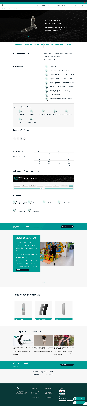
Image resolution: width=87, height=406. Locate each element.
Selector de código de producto (58, 45)
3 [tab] (44, 282)
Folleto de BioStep (21, 211)
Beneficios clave (28, 44)
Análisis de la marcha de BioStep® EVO (22, 203)
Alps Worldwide (7, 2)
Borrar (71, 185)
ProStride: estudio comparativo (43, 347)
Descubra (18, 259)
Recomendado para (18, 44)
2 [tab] (43, 282)
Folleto (34, 202)
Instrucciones (36, 211)
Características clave (38, 44)
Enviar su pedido (42, 188)
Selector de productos (70, 5)
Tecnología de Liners (81, 402)
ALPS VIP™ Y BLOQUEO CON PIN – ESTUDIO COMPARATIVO (64, 348)
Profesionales (59, 5)
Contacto (82, 5)
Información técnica (48, 44)
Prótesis (50, 5)
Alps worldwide (81, 398)
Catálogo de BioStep (67, 202)
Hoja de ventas (51, 202)
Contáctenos (64, 226)
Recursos (69, 44)
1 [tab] (28, 36)
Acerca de (42, 5)
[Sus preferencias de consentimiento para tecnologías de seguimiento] (85, 404)
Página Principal (4, 8)
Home (37, 5)
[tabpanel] (28, 25)
